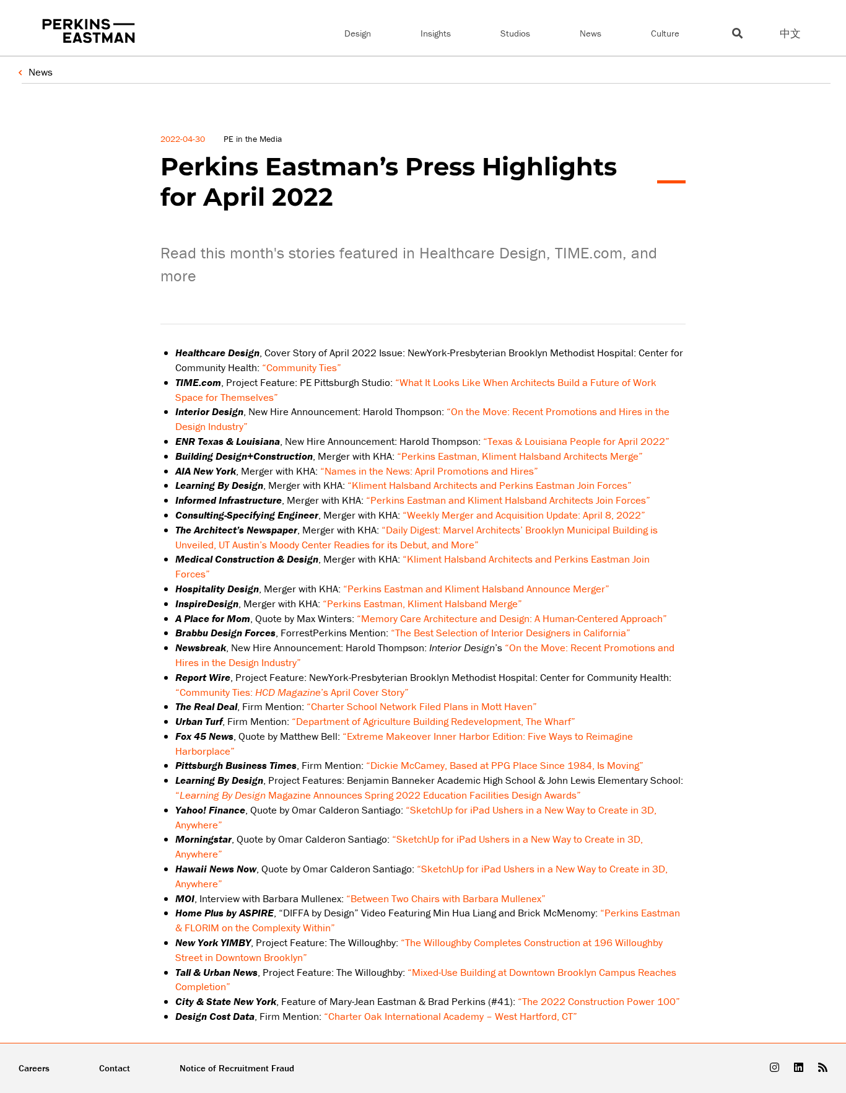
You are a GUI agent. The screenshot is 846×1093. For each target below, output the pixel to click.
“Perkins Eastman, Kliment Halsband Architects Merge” (520, 456)
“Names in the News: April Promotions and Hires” (429, 471)
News (590, 33)
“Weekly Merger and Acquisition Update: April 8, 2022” (524, 515)
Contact (114, 1068)
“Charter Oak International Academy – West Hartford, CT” (450, 1016)
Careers (34, 1068)
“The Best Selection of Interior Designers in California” (510, 632)
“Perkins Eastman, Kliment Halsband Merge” (422, 603)
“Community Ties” (301, 367)
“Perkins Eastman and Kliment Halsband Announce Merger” (476, 588)
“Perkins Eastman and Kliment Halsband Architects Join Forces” (508, 500)
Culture (665, 33)
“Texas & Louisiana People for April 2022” (576, 441)
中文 (790, 33)
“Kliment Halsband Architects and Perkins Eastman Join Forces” (489, 485)
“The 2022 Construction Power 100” (599, 1001)
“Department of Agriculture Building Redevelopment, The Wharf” (433, 721)
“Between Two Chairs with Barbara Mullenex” (446, 898)
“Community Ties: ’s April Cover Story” (292, 692)
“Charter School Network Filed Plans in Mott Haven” (422, 706)
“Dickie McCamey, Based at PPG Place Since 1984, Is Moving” (504, 765)
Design (357, 33)
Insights (436, 33)
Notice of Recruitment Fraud (237, 1068)
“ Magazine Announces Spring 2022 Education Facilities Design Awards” (378, 795)
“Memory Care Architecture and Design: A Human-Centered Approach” (512, 618)
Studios (515, 33)
